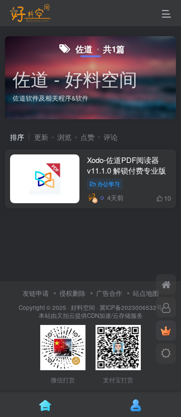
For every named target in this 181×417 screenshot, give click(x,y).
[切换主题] (166, 354)
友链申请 (36, 293)
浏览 (64, 137)
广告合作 (109, 293)
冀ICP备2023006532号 (131, 307)
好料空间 (83, 307)
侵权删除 (72, 293)
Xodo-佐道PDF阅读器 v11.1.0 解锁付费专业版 (126, 165)
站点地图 (146, 293)
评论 (111, 137)
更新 (41, 137)
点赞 (87, 137)
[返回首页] (166, 284)
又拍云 (66, 315)
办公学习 (109, 184)
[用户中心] (166, 307)
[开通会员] (166, 330)
